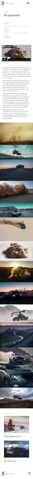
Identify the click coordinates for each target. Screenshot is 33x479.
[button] (28, 3)
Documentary (7, 434)
